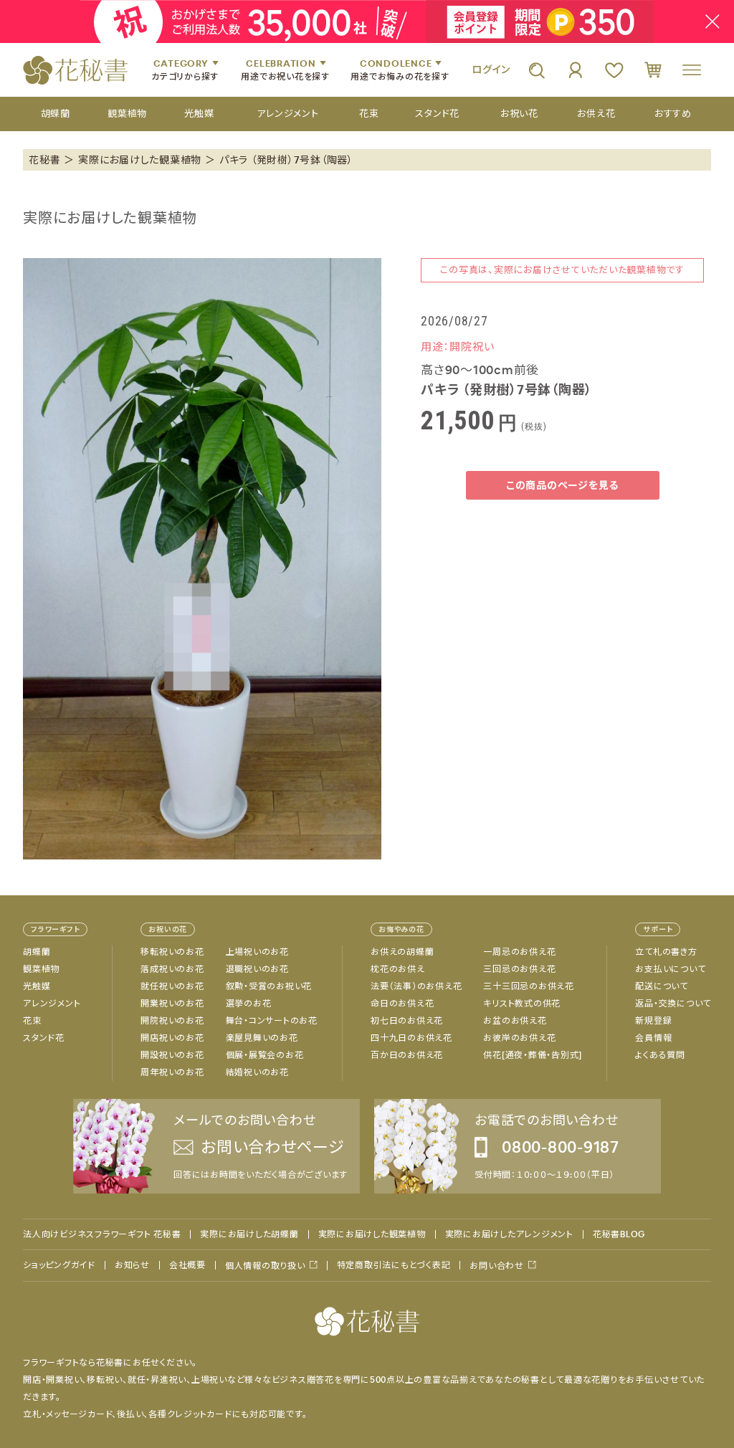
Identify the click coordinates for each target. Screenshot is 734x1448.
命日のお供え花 (402, 1003)
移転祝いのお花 (172, 952)
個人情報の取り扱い (265, 1265)
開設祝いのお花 (172, 1055)
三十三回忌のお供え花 (528, 986)
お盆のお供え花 (514, 1021)
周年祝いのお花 (172, 1072)
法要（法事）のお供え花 (416, 986)
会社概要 (187, 1265)
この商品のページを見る (562, 485)
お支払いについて (670, 969)
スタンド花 (44, 1038)
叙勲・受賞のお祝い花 (269, 986)
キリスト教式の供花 (522, 1003)
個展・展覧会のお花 (265, 1055)
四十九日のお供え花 (411, 1038)
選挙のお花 (249, 1003)
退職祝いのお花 (257, 969)
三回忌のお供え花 (519, 969)
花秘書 (44, 159)
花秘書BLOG (619, 1234)
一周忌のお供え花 (519, 952)
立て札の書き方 (666, 952)
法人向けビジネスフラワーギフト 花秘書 (102, 1234)
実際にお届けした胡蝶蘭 (249, 1234)
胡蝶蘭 (36, 952)
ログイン (491, 69)
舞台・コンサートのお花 (272, 1021)
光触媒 (36, 986)
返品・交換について (673, 1003)
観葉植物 (41, 969)
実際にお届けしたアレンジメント (509, 1234)
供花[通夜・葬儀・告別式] (532, 1055)
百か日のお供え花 (407, 1055)
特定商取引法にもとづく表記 (394, 1265)
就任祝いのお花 (172, 986)
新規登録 (653, 1021)
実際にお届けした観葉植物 (139, 159)
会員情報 (653, 1038)
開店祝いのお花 (172, 1038)
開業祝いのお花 (172, 1003)
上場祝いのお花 (257, 952)
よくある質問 (660, 1055)
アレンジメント (51, 1003)
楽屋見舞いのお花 (262, 1038)
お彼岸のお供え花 (519, 1038)
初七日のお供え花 (407, 1021)
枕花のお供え (398, 969)
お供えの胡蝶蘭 (402, 952)
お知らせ (132, 1265)
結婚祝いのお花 (257, 1072)
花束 (32, 1021)
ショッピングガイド (59, 1265)
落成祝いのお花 (172, 969)
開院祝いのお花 (172, 1021)
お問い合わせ (497, 1265)
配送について (661, 986)
